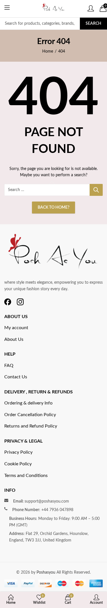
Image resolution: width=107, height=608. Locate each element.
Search (93, 24)
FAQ (8, 365)
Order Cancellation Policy (30, 414)
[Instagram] (20, 302)
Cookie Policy (18, 464)
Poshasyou (46, 572)
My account (16, 327)
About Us (13, 339)
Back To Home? (53, 207)
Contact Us (15, 377)
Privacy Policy (18, 452)
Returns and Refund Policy (30, 426)
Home (47, 51)
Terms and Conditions (26, 475)
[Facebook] (7, 302)
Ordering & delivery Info (28, 403)
